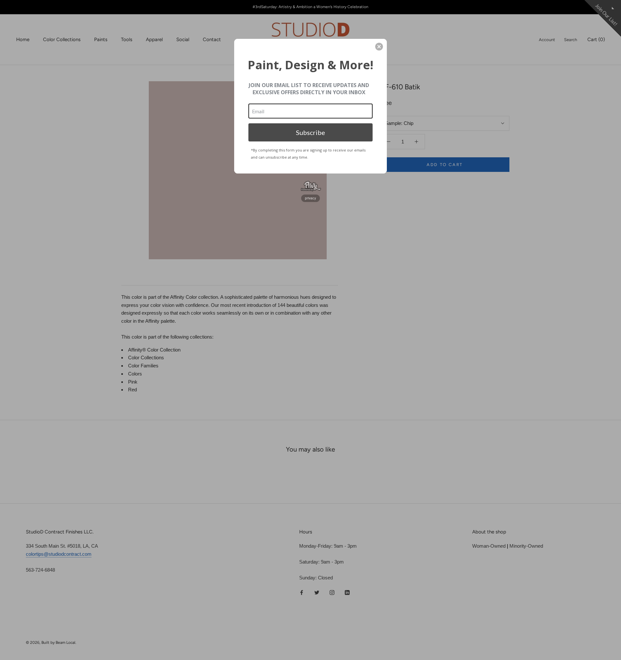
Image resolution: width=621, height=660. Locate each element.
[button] (379, 46)
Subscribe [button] (310, 132)
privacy (310, 198)
